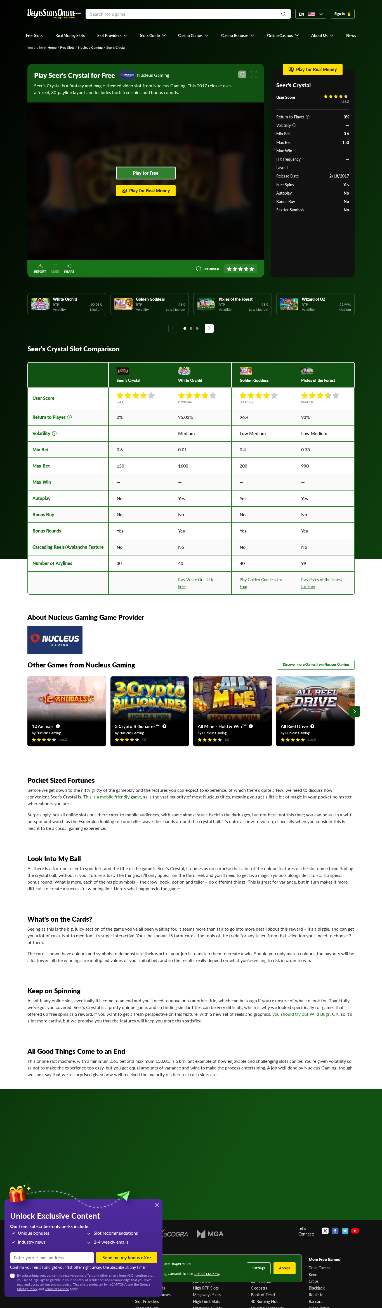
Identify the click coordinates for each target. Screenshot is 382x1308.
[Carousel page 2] (191, 328)
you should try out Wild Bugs (301, 1014)
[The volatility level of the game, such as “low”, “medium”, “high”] (294, 125)
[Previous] (172, 328)
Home (52, 47)
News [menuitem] (351, 35)
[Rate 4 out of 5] (246, 269)
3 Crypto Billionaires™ (137, 726)
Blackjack (317, 1288)
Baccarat (316, 1301)
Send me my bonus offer (126, 1257)
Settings (259, 1268)
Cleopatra (259, 1288)
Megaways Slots (207, 1294)
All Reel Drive (294, 726)
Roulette (316, 1294)
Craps (314, 1281)
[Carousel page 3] (197, 328)
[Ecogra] (171, 1234)
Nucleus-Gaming (90, 47)
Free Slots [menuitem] (34, 35)
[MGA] (210, 1234)
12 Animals (42, 726)
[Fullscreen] (254, 74)
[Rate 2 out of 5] (235, 269)
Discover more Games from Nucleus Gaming (316, 664)
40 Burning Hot (264, 1301)
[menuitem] (112, 35)
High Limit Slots (206, 1301)
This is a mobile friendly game (112, 796)
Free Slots (67, 47)
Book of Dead (263, 1294)
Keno (313, 1274)
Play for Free (146, 173)
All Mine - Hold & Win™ (222, 726)
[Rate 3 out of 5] (240, 269)
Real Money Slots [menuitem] (70, 35)
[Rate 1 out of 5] (229, 269)
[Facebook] (335, 1231)
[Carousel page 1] (184, 328)
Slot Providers (147, 1301)
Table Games (319, 1267)
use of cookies (206, 1273)
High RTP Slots (206, 1288)
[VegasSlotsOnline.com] (54, 14)
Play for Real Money (149, 190)
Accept (284, 1268)
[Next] (209, 328)
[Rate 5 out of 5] (251, 269)
